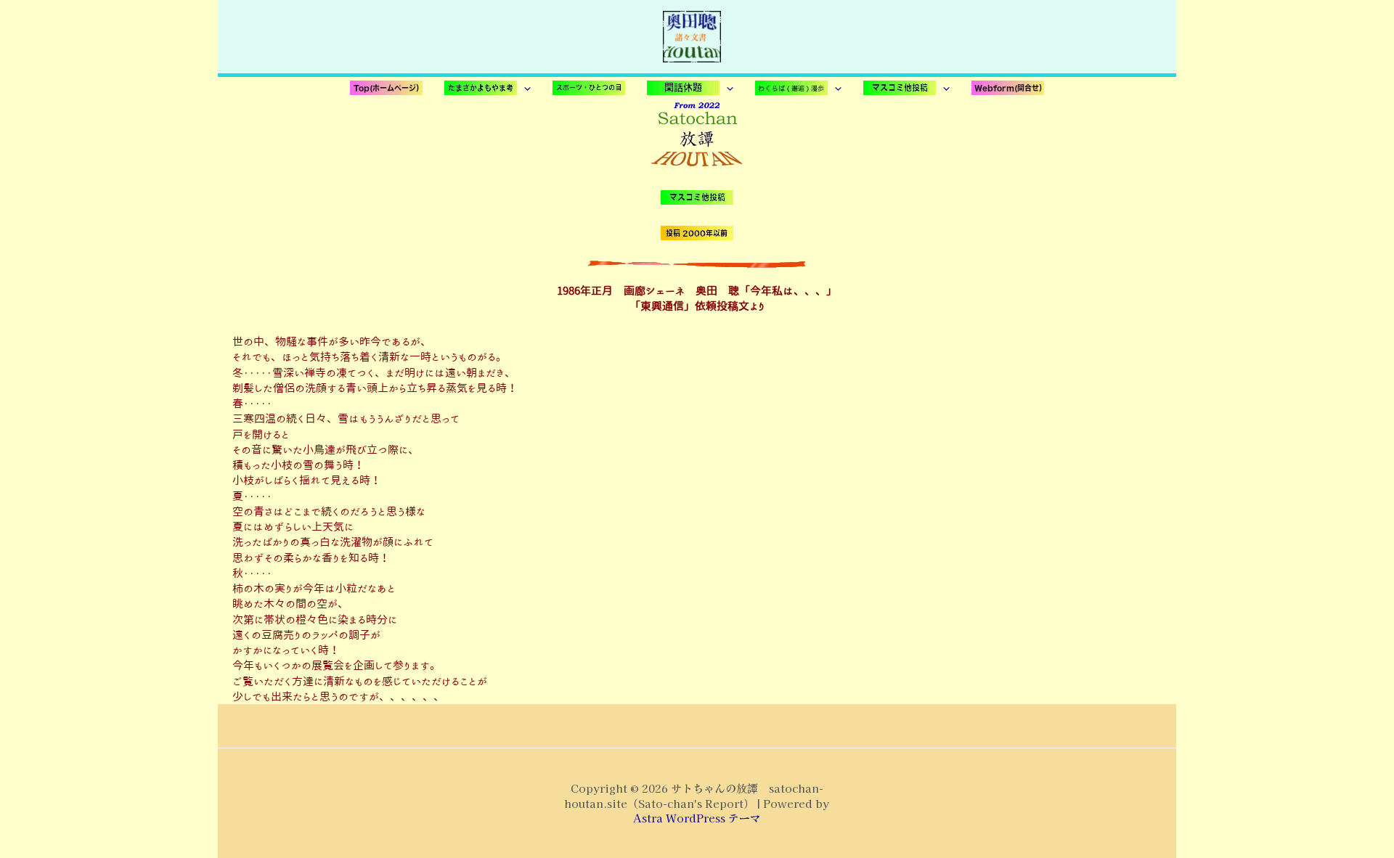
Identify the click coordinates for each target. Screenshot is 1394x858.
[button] (487, 88)
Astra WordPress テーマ (697, 817)
